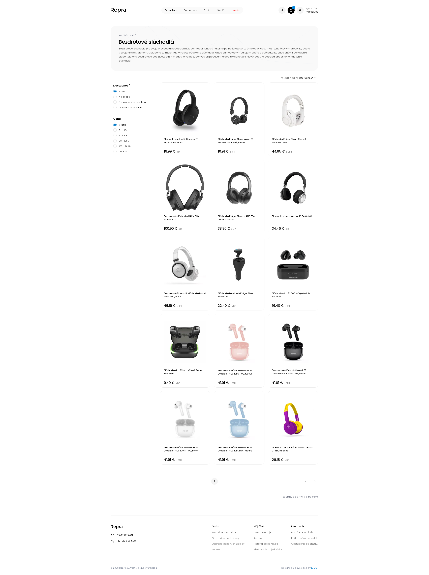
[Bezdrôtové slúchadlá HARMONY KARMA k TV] (185, 196)
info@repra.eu (124, 534)
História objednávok (266, 543)
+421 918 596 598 (126, 540)
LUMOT (314, 567)
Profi (206, 10)
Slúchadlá (129, 35)
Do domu (189, 10)
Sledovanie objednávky (268, 549)
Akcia (236, 10)
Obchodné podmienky (225, 538)
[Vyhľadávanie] (282, 10)
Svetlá (221, 10)
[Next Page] (315, 481)
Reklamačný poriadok (304, 538)
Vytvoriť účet (312, 8)
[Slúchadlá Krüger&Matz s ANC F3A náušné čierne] (239, 196)
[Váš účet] (300, 10)
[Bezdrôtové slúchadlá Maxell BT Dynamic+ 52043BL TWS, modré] (239, 428)
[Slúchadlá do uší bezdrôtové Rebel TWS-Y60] (185, 350)
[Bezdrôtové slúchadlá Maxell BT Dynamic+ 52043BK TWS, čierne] (293, 350)
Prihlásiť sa (312, 11)
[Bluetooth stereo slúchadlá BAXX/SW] (293, 196)
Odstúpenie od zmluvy (304, 543)
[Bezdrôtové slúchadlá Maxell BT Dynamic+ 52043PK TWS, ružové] (239, 350)
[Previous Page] (305, 481)
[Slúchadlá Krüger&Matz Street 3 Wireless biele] (293, 119)
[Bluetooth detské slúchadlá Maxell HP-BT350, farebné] (293, 428)
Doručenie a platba (303, 532)
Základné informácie (224, 532)
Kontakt (216, 549)
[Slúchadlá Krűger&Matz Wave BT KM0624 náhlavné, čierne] (239, 119)
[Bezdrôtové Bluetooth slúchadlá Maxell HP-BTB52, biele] (185, 273)
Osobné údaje (262, 532)
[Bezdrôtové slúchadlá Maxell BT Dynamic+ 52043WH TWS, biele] (185, 428)
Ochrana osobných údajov (228, 543)
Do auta (170, 10)
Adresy (258, 538)
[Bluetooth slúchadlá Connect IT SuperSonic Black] (185, 119)
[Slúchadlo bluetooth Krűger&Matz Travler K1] (239, 273)
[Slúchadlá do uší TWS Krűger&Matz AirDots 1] (293, 273)
